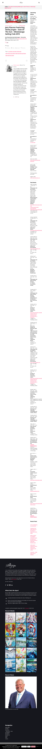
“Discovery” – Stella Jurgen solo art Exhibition (33, 553)
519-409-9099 (32, 142)
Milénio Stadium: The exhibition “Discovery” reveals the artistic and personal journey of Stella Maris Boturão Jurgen (33, 539)
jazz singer (15, 51)
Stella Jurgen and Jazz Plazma (20, 53)
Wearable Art (7, 735)
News (6, 737)
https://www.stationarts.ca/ (35, 177)
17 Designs (27, 608)
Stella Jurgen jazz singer (9, 55)
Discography (7, 732)
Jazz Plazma (10, 51)
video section (14, 579)
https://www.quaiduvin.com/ (35, 248)
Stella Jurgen (22, 25)
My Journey (7, 730)
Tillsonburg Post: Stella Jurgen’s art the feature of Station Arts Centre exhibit (33, 531)
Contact (6, 738)
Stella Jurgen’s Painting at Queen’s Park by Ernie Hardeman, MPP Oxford (33, 547)
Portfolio (6, 728)
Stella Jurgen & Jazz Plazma (10, 53)
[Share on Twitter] (13, 48)
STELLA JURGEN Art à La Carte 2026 (33, 525)
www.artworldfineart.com (34, 491)
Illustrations (7, 733)
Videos (6, 6)
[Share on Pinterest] (23, 48)
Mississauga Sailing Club (22, 38)
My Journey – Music (9, 731)
